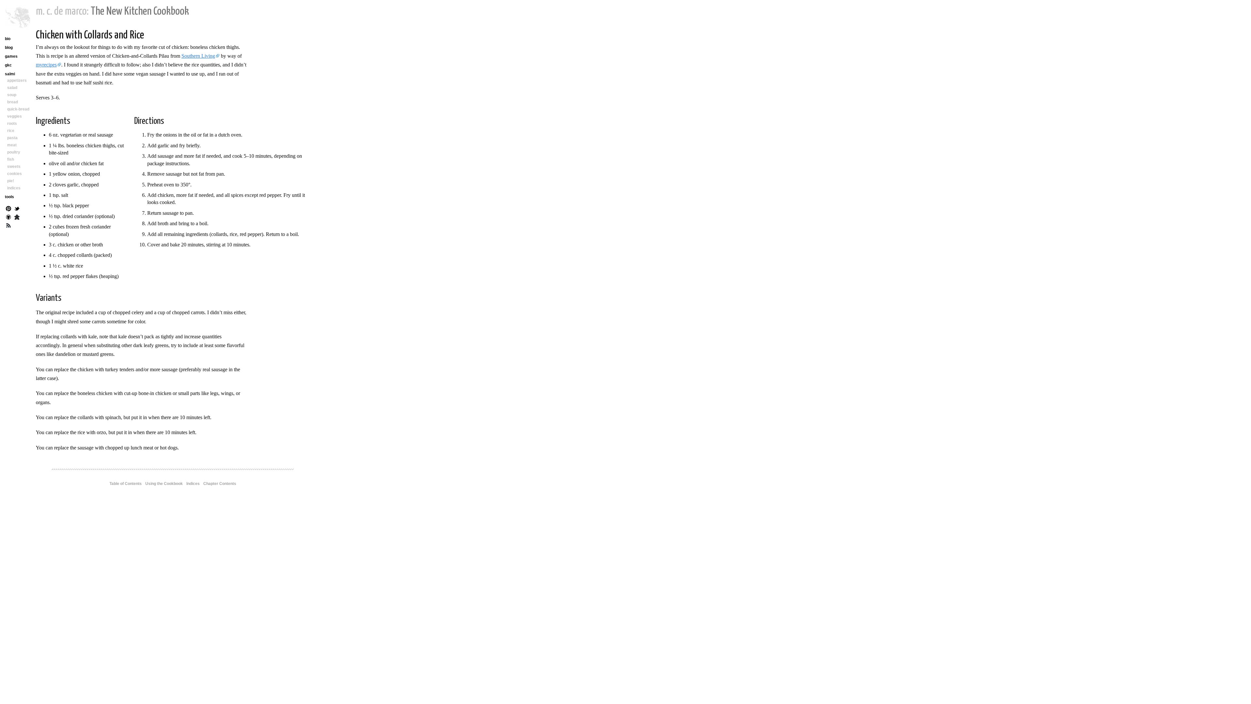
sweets (14, 166)
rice (10, 130)
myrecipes (46, 64)
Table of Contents (125, 483)
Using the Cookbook (164, 483)
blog (9, 47)
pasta (12, 138)
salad (12, 87)
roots (12, 123)
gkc (8, 65)
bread (12, 102)
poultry (13, 152)
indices (14, 188)
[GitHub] (8, 217)
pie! (10, 181)
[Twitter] (17, 209)
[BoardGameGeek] (17, 217)
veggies (14, 116)
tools (9, 197)
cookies (14, 173)
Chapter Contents (219, 483)
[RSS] (8, 226)
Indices (193, 483)
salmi (10, 74)
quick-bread (18, 109)
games (11, 56)
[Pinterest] (8, 209)
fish (10, 159)
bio (7, 39)
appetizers (17, 80)
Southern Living (198, 56)
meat (12, 145)
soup (11, 95)
